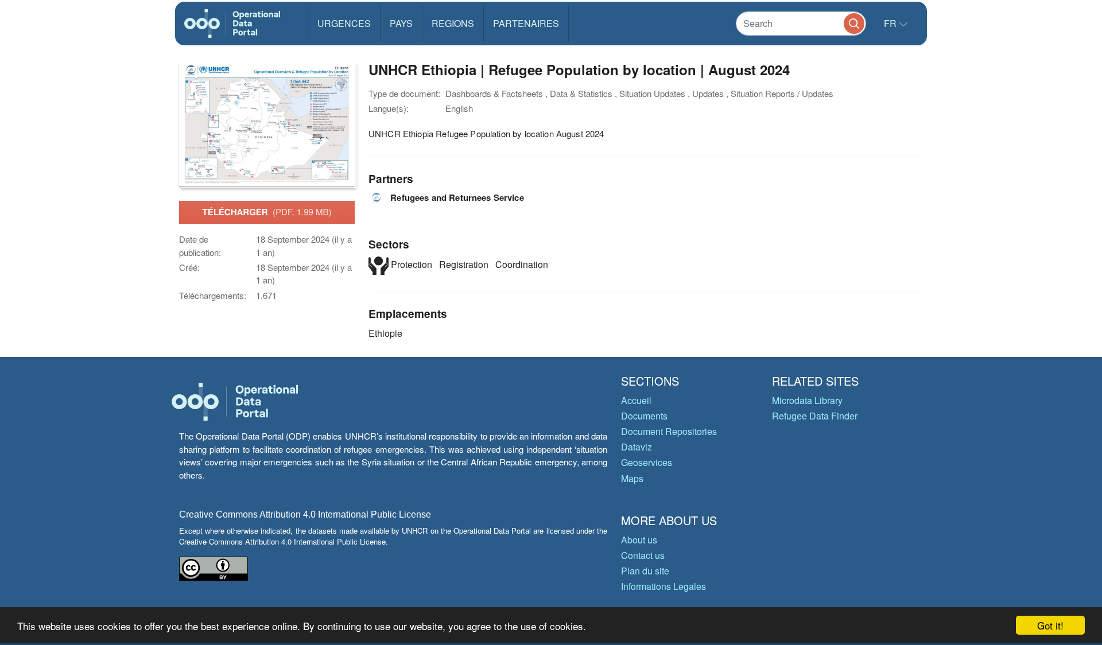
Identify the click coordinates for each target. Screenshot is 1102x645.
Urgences (344, 23)
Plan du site (645, 570)
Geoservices (646, 462)
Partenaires (526, 23)
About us (639, 539)
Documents (644, 415)
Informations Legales (663, 586)
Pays (401, 23)
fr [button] (891, 23)
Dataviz (636, 446)
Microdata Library (807, 400)
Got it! (1050, 625)
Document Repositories (669, 431)
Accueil (636, 400)
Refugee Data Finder (814, 415)
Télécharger (266, 211)
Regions (453, 23)
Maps (632, 478)
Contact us (643, 555)
